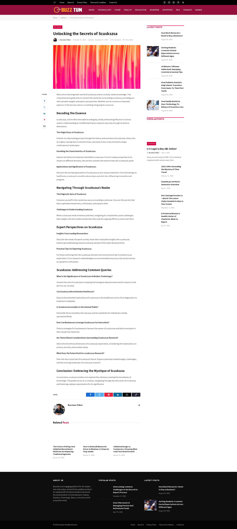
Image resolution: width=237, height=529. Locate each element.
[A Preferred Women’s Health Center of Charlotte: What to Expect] (153, 217)
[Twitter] (44, 107)
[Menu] (55, 2)
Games (198, 10)
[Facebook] (44, 100)
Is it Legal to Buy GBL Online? (162, 148)
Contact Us (113, 2)
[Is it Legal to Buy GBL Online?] (165, 134)
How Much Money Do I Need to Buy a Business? (172, 34)
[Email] (44, 126)
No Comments (116, 40)
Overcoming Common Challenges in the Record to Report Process (125, 489)
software (57, 27)
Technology (104, 10)
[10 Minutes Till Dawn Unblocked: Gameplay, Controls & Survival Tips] (153, 70)
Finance (187, 10)
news (91, 10)
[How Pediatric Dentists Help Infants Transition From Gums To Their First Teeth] (153, 86)
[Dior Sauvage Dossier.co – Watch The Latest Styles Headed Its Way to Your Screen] (153, 199)
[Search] (183, 2)
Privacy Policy (82, 2)
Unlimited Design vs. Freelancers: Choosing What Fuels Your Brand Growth (125, 449)
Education (141, 10)
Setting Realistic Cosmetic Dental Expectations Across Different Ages (170, 51)
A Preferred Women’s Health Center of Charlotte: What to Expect (170, 217)
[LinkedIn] (44, 113)
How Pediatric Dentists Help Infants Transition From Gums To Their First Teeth (172, 86)
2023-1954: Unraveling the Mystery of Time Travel (171, 169)
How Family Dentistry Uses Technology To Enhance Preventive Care (172, 104)
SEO (178, 10)
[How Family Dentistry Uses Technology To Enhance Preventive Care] (153, 105)
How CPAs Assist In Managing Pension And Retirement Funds (123, 505)
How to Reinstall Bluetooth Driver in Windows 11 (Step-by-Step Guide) (96, 449)
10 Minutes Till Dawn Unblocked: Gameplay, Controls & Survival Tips (172, 69)
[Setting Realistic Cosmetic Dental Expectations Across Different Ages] (153, 51)
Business (154, 10)
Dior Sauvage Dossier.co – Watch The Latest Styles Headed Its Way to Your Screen (172, 199)
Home (62, 2)
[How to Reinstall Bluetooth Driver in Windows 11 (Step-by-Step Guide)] (96, 435)
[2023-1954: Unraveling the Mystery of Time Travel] (153, 170)
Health (128, 10)
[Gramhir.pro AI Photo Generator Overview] (153, 185)
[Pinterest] (44, 119)
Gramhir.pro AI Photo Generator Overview (170, 183)
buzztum (61, 525)
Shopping (168, 10)
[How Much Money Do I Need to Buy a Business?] (153, 36)
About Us (70, 2)
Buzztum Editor (65, 40)
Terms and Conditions (98, 2)
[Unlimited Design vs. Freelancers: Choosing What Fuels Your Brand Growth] (126, 435)
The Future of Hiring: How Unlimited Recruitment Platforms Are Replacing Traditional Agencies (64, 450)
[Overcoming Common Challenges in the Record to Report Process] (105, 490)
